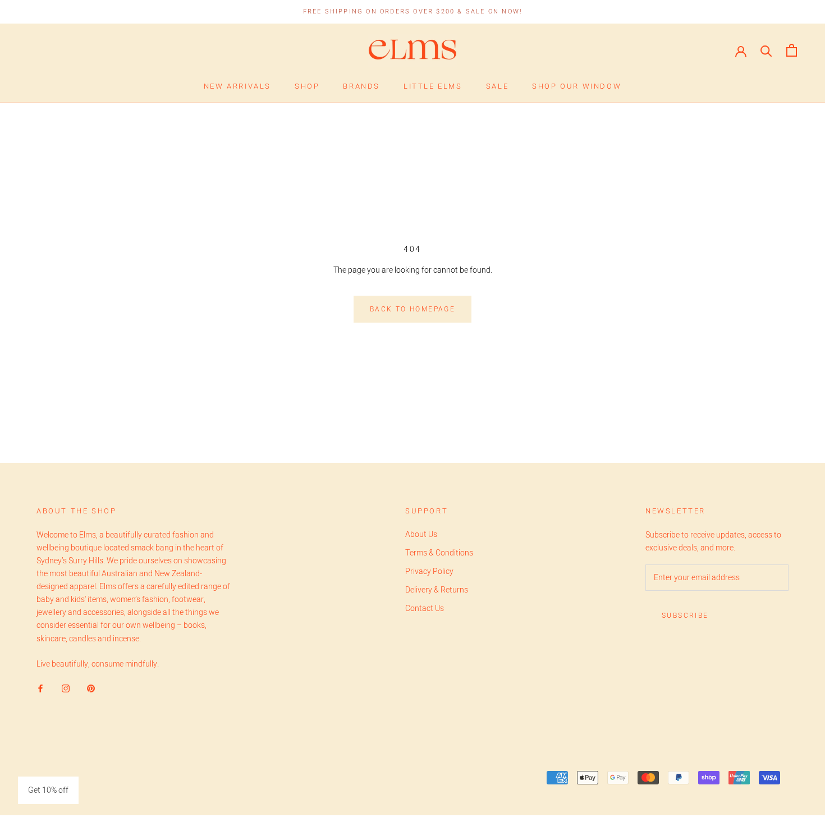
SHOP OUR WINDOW (576, 86)
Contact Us (424, 608)
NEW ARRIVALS (237, 86)
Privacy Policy (429, 571)
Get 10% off (48, 790)
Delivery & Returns (436, 590)
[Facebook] (40, 688)
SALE (497, 86)
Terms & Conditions (439, 553)
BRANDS (361, 86)
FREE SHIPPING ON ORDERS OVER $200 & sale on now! (412, 11)
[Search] (766, 50)
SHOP (307, 86)
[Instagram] (66, 688)
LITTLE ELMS (433, 86)
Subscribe (685, 615)
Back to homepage (412, 309)
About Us (421, 534)
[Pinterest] (91, 688)
